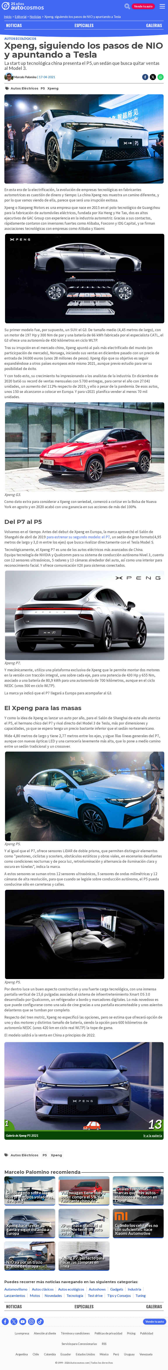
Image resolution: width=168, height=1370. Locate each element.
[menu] (162, 6)
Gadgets (116, 1289)
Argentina (22, 1354)
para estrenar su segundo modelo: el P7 (78, 537)
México (104, 1354)
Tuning (140, 1295)
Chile (36, 1354)
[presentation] (84, 1087)
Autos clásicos (43, 1289)
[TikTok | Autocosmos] (40, 1321)
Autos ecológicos (20, 38)
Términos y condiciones (75, 1333)
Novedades (53, 1295)
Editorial (20, 17)
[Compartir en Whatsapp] (161, 77)
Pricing (131, 1333)
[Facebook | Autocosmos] (5, 1321)
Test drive (95, 1295)
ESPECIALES (84, 25)
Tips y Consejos (119, 1295)
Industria (134, 1289)
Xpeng (52, 88)
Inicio (8, 17)
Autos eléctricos (24, 88)
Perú (116, 1354)
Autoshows (97, 1289)
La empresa (22, 1333)
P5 (43, 88)
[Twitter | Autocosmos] (14, 1321)
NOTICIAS (14, 25)
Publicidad (146, 1333)
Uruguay (129, 1354)
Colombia (50, 1354)
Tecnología (74, 1295)
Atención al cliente (45, 1333)
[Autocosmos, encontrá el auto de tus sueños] (23, 6)
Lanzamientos (14, 1295)
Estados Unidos (85, 1354)
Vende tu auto (143, 6)
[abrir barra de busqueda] (127, 6)
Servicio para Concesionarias (79, 1344)
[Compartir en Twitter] (153, 77)
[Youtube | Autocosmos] (22, 1321)
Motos (35, 1295)
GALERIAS (154, 25)
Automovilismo (15, 1289)
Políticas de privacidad (108, 1333)
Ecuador (66, 1354)
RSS (104, 1344)
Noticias (35, 17)
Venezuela (146, 1354)
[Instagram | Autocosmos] (31, 1321)
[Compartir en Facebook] (145, 77)
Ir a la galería (153, 1135)
